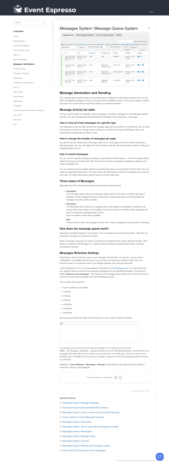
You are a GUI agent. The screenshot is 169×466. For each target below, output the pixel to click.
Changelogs (17, 78)
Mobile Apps (18, 101)
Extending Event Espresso (23, 82)
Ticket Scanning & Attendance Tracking (28, 110)
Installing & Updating (21, 45)
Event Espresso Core (21, 50)
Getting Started (19, 41)
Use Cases (17, 115)
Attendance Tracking (21, 73)
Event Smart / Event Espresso (127, 461)
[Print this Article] (148, 28)
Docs (152, 12)
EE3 (15, 124)
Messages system (122, 268)
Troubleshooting (19, 68)
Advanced (17, 119)
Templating (17, 105)
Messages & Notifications (24, 64)
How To (16, 87)
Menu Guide (17, 92)
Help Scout (152, 461)
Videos (15, 36)
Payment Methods (20, 59)
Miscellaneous (18, 96)
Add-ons (16, 55)
